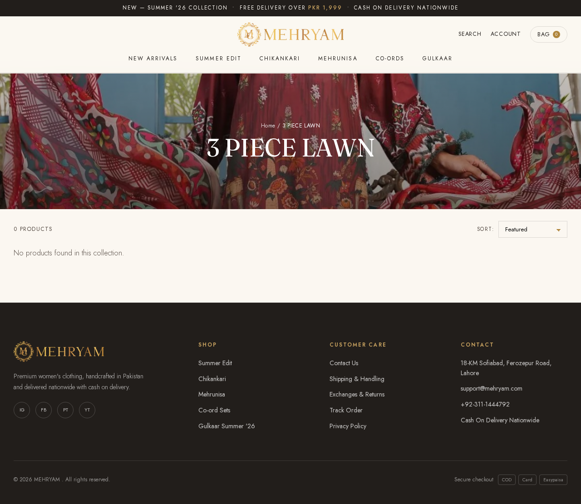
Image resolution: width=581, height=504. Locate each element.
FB (43, 409)
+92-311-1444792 (485, 404)
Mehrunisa (337, 58)
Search (470, 34)
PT (65, 409)
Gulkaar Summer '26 (226, 426)
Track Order (346, 410)
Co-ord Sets (214, 410)
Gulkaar (438, 58)
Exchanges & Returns (357, 394)
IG (22, 409)
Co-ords (390, 58)
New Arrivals (152, 58)
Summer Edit (218, 58)
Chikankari (280, 58)
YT (87, 409)
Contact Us (344, 362)
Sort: (485, 229)
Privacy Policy (348, 426)
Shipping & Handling (357, 378)
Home (268, 126)
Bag (547, 34)
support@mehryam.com (491, 388)
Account (506, 34)
